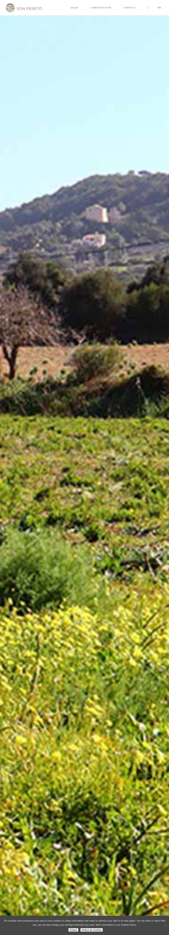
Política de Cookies (91, 930)
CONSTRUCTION (101, 8)
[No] (165, 925)
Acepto (73, 930)
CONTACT (129, 8)
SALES (75, 8)
